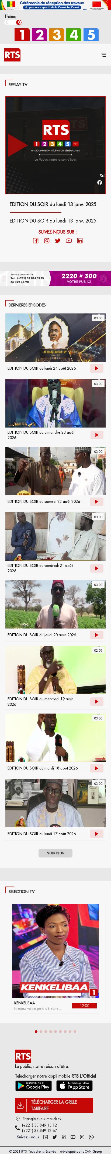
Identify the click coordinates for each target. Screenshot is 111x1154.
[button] (36, 1031)
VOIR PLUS (55, 853)
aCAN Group (92, 1151)
